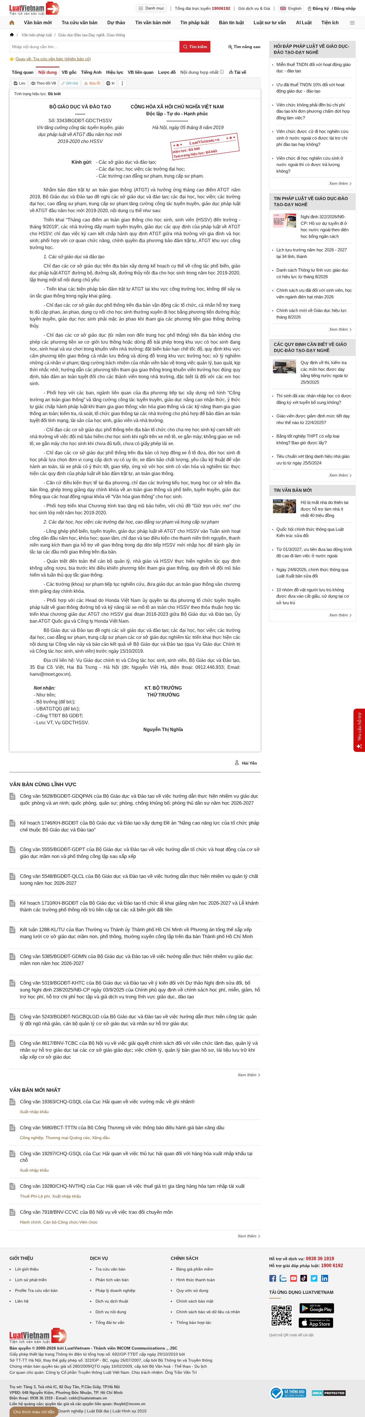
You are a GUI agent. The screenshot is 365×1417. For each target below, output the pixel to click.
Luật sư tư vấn (270, 22)
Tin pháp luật (194, 22)
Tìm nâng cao (247, 46)
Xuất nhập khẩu (34, 1111)
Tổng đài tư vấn (110, 1322)
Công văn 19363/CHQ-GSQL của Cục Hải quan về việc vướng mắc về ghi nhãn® (107, 1101)
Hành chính (30, 1222)
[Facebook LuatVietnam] (272, 1279)
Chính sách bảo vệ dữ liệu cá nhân (208, 1311)
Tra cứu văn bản (80, 22)
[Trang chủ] (12, 23)
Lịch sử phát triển (31, 1279)
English (295, 8)
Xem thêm (248, 1074)
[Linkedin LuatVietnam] (324, 1279)
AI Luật (304, 22)
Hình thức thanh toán (195, 1279)
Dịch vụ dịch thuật (112, 1301)
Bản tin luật (231, 22)
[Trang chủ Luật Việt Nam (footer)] (38, 1342)
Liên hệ (22, 1301)
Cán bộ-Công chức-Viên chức (70, 1222)
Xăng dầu (101, 1137)
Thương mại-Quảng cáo (68, 1137)
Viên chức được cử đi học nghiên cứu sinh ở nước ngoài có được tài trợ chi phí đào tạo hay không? (312, 138)
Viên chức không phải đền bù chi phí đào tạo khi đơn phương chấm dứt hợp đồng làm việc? (313, 111)
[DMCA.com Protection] (328, 1395)
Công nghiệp (31, 1137)
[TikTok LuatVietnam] (303, 1279)
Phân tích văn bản (112, 1279)
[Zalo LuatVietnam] (283, 1279)
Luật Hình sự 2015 (130, 1411)
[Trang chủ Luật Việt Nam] (34, 8)
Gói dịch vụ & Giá (254, 8)
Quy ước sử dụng (192, 1290)
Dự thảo (116, 22)
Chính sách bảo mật (194, 1301)
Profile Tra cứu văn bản (36, 1290)
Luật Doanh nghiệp (65, 1411)
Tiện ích (330, 22)
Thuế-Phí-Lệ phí (35, 1196)
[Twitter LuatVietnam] (314, 1279)
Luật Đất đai (98, 1411)
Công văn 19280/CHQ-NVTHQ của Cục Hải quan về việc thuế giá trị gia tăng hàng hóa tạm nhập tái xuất (132, 1186)
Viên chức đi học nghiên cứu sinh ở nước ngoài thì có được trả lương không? (309, 165)
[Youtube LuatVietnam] (293, 1279)
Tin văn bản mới (153, 22)
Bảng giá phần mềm (194, 1269)
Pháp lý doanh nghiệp (115, 1290)
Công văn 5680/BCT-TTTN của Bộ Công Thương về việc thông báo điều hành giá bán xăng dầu (122, 1127)
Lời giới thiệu (27, 1269)
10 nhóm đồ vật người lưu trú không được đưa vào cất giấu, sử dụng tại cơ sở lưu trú (312, 596)
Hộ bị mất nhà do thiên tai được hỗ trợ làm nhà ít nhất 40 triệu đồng (324, 509)
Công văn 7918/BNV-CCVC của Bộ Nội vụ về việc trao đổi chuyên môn (96, 1212)
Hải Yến (249, 763)
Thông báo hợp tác (193, 1322)
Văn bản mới (38, 22)
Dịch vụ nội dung (111, 1311)
